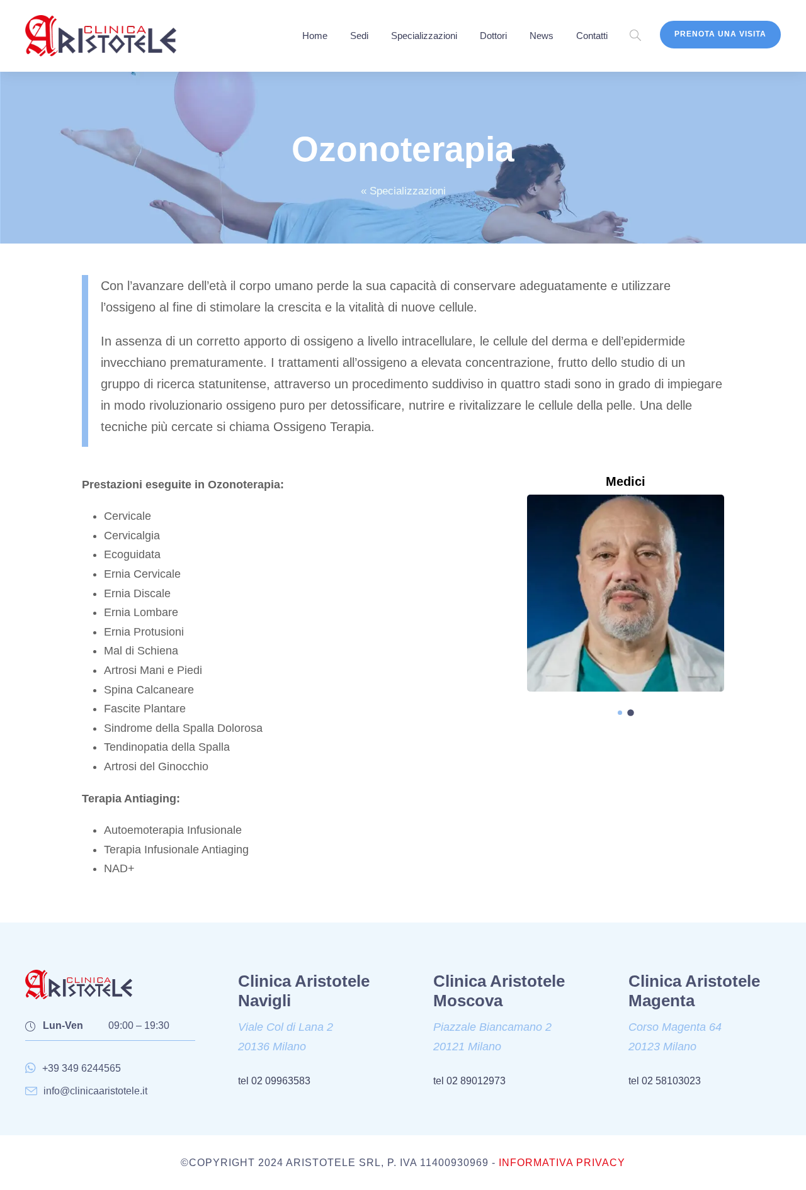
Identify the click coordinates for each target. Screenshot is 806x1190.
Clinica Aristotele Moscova (499, 991)
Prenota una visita (720, 34)
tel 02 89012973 (469, 1080)
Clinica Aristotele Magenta (694, 991)
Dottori (493, 35)
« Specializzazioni (403, 191)
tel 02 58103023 (664, 1080)
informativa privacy (562, 1162)
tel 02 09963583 (274, 1080)
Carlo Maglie (625, 593)
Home (314, 35)
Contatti (592, 35)
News (541, 35)
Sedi (359, 35)
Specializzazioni (424, 35)
